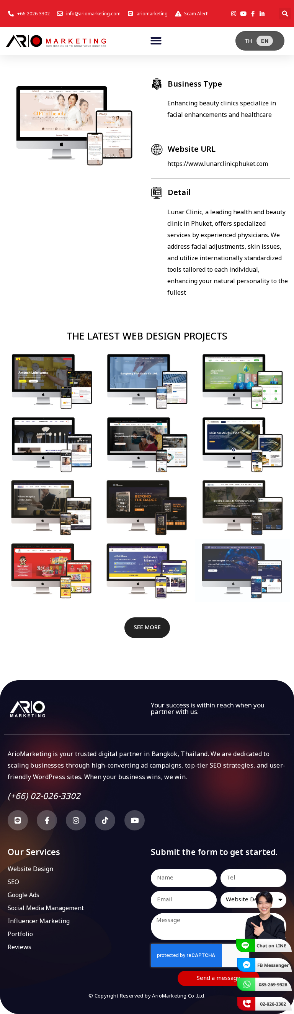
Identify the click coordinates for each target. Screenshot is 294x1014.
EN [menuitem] (264, 41)
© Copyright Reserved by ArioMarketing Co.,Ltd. (147, 996)
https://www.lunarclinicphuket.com (217, 164)
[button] (285, 14)
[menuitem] (248, 41)
